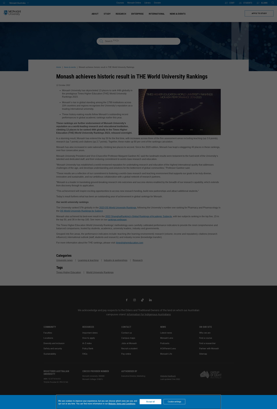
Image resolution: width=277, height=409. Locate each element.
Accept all (150, 401)
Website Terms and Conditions (121, 403)
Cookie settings (174, 401)
